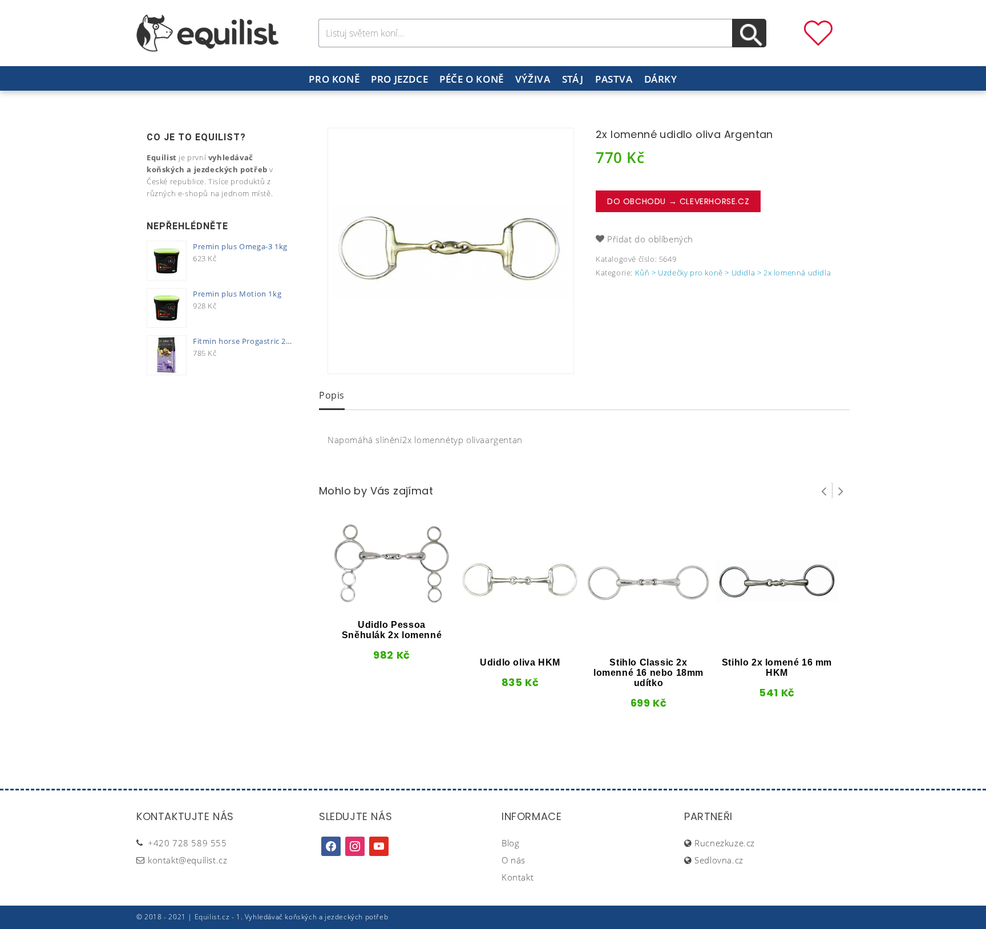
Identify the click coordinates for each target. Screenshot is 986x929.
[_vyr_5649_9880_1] (450, 251)
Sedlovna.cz (718, 860)
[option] (451, 251)
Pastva (614, 79)
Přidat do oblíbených (650, 239)
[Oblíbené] (818, 32)
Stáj (573, 79)
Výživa (533, 79)
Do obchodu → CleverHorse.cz (678, 201)
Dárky (660, 79)
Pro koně (334, 79)
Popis (332, 395)
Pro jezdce (399, 79)
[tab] (332, 396)
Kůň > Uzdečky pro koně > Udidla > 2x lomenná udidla (733, 272)
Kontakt (518, 877)
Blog (510, 843)
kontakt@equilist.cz (187, 860)
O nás (514, 860)
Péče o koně (471, 79)
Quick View (372, 601)
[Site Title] (207, 32)
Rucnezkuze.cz (724, 843)
